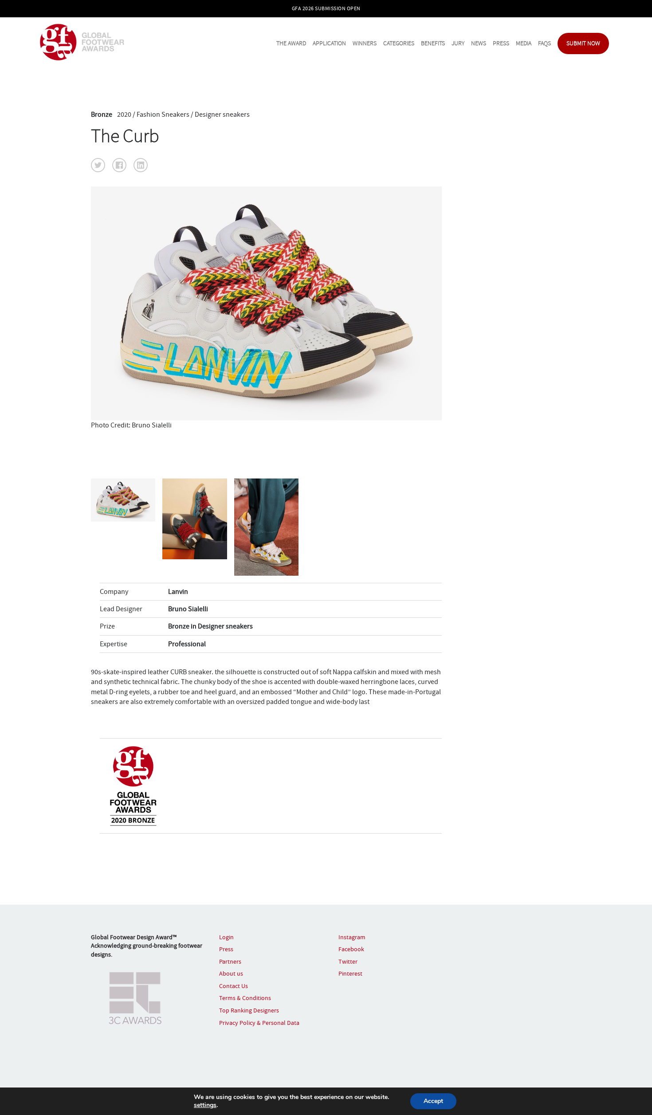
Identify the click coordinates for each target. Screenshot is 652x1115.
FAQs (544, 43)
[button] (98, 165)
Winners (365, 43)
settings (205, 1105)
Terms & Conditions (245, 998)
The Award (291, 43)
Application (329, 43)
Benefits (433, 43)
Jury (458, 43)
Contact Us (233, 986)
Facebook (351, 949)
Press (501, 43)
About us (231, 973)
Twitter (347, 961)
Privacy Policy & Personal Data (259, 1023)
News (478, 43)
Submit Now (583, 43)
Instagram (351, 937)
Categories (398, 43)
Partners (230, 961)
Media (523, 43)
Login (226, 937)
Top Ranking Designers (249, 1010)
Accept (433, 1101)
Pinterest (350, 973)
